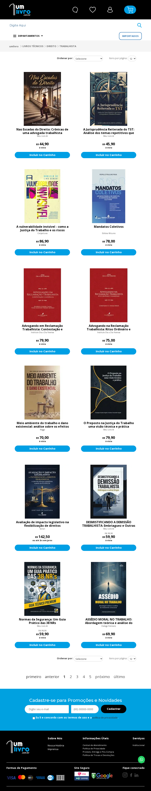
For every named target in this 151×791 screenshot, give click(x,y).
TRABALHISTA (67, 46)
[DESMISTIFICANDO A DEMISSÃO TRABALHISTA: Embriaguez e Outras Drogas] (108, 492)
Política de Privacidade (94, 748)
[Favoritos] (92, 10)
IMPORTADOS (130, 36)
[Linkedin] (136, 775)
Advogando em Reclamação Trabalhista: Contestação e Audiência (42, 327)
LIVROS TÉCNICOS (32, 46)
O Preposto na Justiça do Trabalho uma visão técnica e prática (109, 424)
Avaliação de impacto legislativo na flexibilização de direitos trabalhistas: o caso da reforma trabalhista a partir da (42, 523)
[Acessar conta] (110, 9)
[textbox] (73, 25)
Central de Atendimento (95, 745)
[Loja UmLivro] (19, 10)
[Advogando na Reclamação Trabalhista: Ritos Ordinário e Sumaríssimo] (108, 295)
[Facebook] (131, 775)
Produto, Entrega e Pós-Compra (98, 751)
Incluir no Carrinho (42, 155)
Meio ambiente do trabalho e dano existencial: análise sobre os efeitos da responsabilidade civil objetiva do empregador (42, 424)
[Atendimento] (75, 10)
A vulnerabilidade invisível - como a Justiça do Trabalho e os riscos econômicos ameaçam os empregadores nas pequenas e (42, 228)
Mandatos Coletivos (109, 227)
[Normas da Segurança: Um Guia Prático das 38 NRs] (42, 589)
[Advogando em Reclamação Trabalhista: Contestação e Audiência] (42, 295)
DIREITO (51, 46)
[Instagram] (125, 775)
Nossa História (56, 745)
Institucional (139, 745)
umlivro (14, 46)
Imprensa (53, 749)
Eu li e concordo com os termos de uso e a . (76, 717)
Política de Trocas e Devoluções (98, 755)
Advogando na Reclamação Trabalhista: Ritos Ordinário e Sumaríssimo (109, 327)
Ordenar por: (65, 58)
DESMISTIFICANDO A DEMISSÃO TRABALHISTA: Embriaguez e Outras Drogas (108, 523)
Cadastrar (113, 709)
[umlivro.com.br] (17, 746)
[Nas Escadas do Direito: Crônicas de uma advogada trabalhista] (42, 99)
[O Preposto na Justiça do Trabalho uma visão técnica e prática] (108, 392)
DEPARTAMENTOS (29, 35)
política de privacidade (105, 717)
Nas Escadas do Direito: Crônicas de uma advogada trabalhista (42, 131)
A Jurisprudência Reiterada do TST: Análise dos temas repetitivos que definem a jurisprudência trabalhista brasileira (108, 131)
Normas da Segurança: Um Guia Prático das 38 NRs (42, 621)
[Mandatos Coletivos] (108, 196)
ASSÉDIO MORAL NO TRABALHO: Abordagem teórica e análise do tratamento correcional (108, 621)
